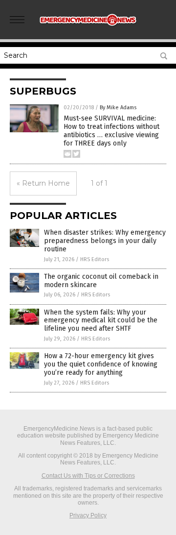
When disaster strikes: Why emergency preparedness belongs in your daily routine (105, 240)
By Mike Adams (118, 107)
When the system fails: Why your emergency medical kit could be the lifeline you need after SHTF (100, 320)
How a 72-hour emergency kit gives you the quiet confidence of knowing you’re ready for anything (100, 364)
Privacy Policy (88, 515)
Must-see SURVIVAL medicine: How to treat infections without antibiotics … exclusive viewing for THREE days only (111, 130)
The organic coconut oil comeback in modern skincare (101, 280)
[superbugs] (88, 28)
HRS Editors (94, 259)
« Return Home (43, 183)
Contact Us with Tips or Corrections (88, 475)
